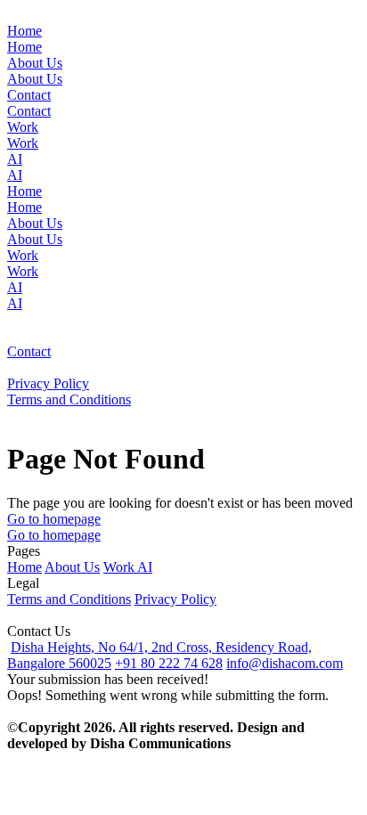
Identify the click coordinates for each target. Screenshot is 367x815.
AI (144, 567)
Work (120, 567)
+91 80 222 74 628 (169, 663)
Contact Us (38, 631)
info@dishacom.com (284, 663)
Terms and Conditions (69, 599)
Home (24, 567)
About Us (72, 567)
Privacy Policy (175, 599)
